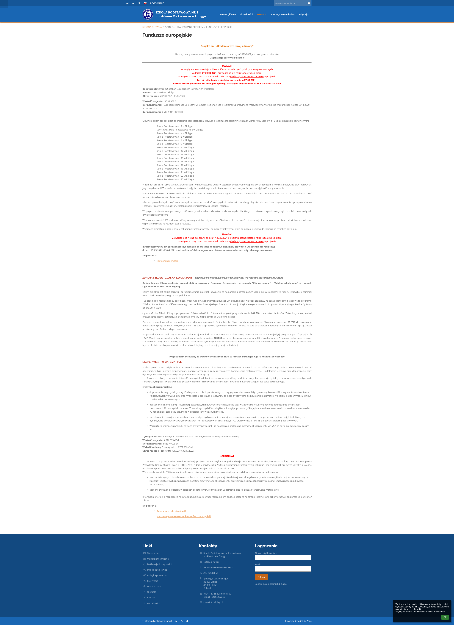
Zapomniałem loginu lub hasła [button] (271, 583)
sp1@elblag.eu (211, 561)
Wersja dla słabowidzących (158, 621)
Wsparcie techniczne (158, 558)
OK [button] (445, 617)
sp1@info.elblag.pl (213, 602)
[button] (138, 3)
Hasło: (258, 564)
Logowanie (157, 3)
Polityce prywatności (435, 611)
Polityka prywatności (158, 575)
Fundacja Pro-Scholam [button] (283, 14)
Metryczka (152, 580)
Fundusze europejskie (219, 27)
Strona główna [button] (228, 14)
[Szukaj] (309, 3)
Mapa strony (154, 586)
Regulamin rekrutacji (167, 260)
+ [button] (128, 3)
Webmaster (153, 553)
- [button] (134, 3)
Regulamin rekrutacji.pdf (171, 511)
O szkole (151, 591)
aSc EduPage (305, 621)
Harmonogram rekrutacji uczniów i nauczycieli (184, 516)
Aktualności (153, 603)
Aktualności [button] (246, 14)
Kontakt (151, 597)
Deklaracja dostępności (159, 564)
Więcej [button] (303, 14)
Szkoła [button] (260, 14)
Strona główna (152, 27)
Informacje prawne (157, 569)
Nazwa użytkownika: (266, 553)
